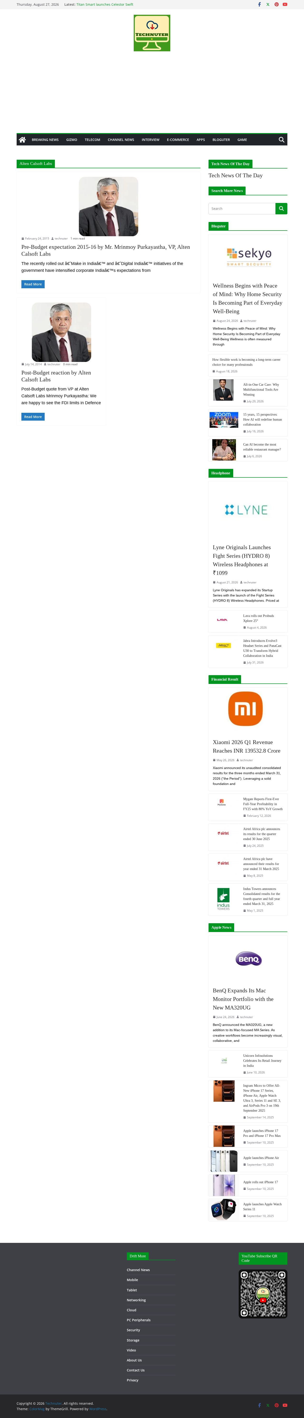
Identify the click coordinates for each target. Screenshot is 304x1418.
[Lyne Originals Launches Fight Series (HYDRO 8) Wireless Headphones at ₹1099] (248, 509)
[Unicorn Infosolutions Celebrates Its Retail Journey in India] (224, 1063)
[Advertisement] (152, 97)
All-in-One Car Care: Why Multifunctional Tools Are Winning (261, 389)
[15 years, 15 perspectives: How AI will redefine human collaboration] (224, 422)
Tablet (132, 1290)
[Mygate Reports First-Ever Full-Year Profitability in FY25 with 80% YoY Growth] (224, 807)
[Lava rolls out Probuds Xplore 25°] (224, 621)
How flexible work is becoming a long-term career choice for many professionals (246, 362)
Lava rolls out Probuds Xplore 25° (258, 618)
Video (131, 1350)
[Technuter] (22, 139)
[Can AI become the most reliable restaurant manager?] (224, 450)
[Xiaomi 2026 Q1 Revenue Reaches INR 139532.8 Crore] (248, 710)
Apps (201, 139)
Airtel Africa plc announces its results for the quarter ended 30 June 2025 (261, 834)
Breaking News (45, 139)
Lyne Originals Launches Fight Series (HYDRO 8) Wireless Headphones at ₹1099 (242, 560)
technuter (61, 238)
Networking (136, 1300)
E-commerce (178, 139)
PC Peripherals (139, 1320)
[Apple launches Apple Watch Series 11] (224, 1210)
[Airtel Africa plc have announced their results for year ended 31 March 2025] (224, 867)
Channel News (121, 139)
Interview (150, 139)
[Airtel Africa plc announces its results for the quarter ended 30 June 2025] (224, 837)
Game (242, 139)
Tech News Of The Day (236, 175)
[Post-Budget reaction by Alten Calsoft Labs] (61, 332)
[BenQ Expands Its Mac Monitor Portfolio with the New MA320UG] (248, 959)
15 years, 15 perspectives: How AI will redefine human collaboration (262, 419)
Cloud (131, 1310)
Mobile (132, 1280)
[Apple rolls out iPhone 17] (224, 1185)
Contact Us (136, 1370)
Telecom (92, 139)
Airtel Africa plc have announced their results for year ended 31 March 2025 (261, 864)
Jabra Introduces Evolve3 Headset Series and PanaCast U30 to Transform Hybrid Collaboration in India (262, 648)
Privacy (132, 1380)
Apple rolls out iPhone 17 (260, 1182)
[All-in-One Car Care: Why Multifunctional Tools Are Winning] (224, 392)
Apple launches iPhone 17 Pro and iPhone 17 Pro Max (262, 1133)
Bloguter (221, 139)
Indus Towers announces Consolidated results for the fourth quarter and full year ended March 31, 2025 (261, 896)
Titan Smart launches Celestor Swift (104, 4)
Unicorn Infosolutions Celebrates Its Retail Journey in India (262, 1060)
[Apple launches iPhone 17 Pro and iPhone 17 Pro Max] (224, 1136)
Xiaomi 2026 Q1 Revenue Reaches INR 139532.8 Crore (246, 746)
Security (133, 1330)
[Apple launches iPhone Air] (224, 1161)
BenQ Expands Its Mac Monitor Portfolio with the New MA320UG (243, 999)
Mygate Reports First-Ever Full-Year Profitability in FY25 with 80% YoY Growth (263, 804)
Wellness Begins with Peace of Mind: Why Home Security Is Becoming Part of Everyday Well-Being (247, 298)
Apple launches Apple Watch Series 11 (262, 1206)
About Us (134, 1360)
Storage (133, 1340)
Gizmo (71, 139)
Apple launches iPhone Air (261, 1158)
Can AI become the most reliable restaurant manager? (262, 447)
